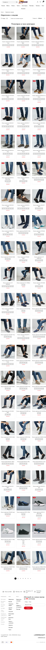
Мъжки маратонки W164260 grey (8, 512)
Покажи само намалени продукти (17, 18)
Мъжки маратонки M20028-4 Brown (23, 205)
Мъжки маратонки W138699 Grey (23, 567)
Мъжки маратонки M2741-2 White (8, 539)
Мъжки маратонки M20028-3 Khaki (8, 205)
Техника (37, 5)
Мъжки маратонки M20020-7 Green (23, 123)
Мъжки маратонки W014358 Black (8, 411)
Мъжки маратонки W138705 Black (23, 360)
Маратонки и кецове (9, 12)
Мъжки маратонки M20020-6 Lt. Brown (39, 96)
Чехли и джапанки (11, 622)
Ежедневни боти (11, 614)
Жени (7, 5)
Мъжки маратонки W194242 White (39, 231)
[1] (17, 2)
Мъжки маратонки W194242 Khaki (8, 257)
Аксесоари (24, 5)
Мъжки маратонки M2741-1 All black (23, 540)
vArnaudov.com (42, 642)
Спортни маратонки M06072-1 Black (8, 70)
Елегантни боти (11, 618)
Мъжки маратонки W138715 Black (8, 386)
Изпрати (28, 608)
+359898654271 (39, 635)
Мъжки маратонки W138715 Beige (39, 386)
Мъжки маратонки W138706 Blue (23, 437)
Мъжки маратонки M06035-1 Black (8, 487)
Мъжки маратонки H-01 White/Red (8, 283)
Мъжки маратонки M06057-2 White (8, 231)
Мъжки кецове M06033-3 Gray (39, 461)
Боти (17, 603)
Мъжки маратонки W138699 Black (8, 567)
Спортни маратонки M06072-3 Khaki (38, 42)
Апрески (11, 625)
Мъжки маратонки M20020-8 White (39, 123)
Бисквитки (3, 622)
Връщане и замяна (3, 602)
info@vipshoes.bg (41, 637)
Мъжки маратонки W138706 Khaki (39, 437)
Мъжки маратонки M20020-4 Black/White (8, 178)
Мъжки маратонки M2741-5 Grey (39, 539)
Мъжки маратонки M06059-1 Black (8, 309)
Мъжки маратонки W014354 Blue (23, 308)
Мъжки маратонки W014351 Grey (8, 334)
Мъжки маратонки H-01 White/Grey (39, 257)
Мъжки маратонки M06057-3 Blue (23, 231)
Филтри (3, 18)
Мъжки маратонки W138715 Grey (23, 386)
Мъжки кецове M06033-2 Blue (23, 461)
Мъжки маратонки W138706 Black (8, 437)
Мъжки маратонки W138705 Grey (39, 360)
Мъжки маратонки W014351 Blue (39, 334)
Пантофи (31, 5)
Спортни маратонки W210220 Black (23, 42)
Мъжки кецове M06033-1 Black (7, 461)
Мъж (30, 602)
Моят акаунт (3, 599)
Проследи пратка (3, 605)
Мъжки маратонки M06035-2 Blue (23, 486)
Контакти (23, 8)
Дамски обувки (10, 608)
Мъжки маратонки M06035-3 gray (39, 487)
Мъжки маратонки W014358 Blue (39, 411)
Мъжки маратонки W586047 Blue (39, 567)
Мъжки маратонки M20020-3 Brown (23, 151)
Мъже (13, 5)
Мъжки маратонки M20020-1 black (8, 123)
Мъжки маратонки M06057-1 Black (39, 205)
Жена (26, 602)
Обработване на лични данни (3, 619)
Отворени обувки (11, 604)
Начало (3, 5)
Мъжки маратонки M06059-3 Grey (23, 335)
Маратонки (11, 599)
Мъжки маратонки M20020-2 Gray (8, 151)
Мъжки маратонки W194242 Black (23, 257)
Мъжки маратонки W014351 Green (8, 361)
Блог (43, 5)
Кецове (10, 601)
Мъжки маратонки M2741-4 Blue (23, 512)
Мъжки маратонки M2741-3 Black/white (39, 513)
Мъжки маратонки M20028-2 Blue (39, 177)
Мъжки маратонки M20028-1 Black (23, 178)
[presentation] (3, 34)
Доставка (3, 608)
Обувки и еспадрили (18, 606)
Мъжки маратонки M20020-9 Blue (39, 151)
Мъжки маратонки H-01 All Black (23, 283)
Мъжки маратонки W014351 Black (39, 308)
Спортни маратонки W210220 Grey (8, 42)
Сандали (11, 611)
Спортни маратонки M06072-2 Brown (23, 70)
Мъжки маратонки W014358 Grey (23, 411)
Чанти (18, 5)
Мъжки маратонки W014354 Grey (39, 283)
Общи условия (2, 611)
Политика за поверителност (4, 614)
